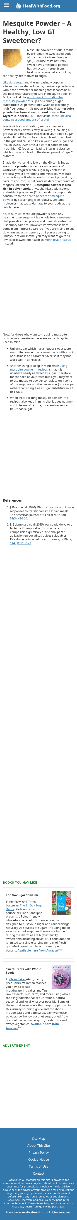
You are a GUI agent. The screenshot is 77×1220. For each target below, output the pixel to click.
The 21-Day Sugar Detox (25, 907)
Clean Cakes (17, 979)
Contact (38, 1173)
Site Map (38, 1139)
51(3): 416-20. (19, 518)
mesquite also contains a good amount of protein (37, 118)
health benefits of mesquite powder (33, 198)
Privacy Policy (38, 1152)
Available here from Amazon (38, 951)
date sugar (16, 82)
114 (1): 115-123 (20, 543)
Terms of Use (38, 1166)
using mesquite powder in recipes (38, 367)
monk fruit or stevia (57, 240)
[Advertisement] (38, 289)
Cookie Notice (38, 1159)
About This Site (38, 1145)
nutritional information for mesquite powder (33, 99)
